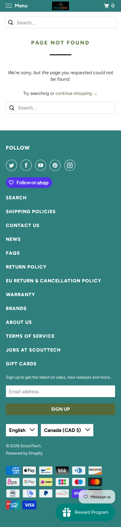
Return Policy (26, 267)
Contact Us (23, 225)
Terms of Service (30, 336)
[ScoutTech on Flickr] (80, 165)
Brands (16, 308)
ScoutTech (31, 445)
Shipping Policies (31, 211)
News (13, 239)
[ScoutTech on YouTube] (41, 165)
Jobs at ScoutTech (33, 350)
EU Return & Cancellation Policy (53, 281)
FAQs (13, 253)
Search (16, 197)
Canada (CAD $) (63, 430)
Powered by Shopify (24, 453)
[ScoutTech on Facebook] (27, 165)
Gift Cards (21, 364)
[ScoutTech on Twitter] (12, 165)
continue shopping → (77, 93)
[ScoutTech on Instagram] (71, 165)
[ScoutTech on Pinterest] (56, 165)
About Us (19, 322)
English (18, 430)
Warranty (20, 294)
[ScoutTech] (60, 5)
